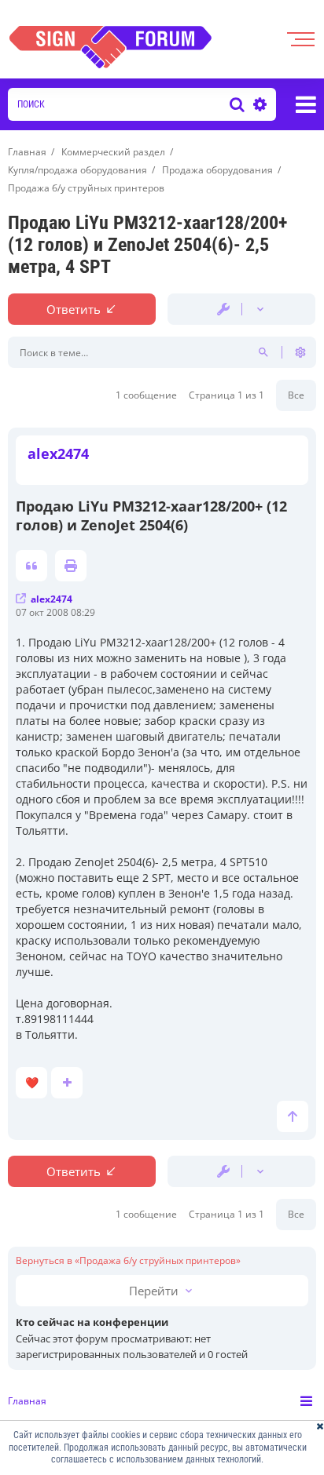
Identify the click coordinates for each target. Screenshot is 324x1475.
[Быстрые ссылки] (306, 104)
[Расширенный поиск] (258, 104)
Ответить (73, 309)
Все (296, 395)
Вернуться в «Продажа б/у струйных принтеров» (128, 1261)
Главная (27, 1401)
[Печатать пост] (71, 565)
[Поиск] (237, 104)
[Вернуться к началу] (292, 1116)
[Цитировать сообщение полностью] (31, 565)
